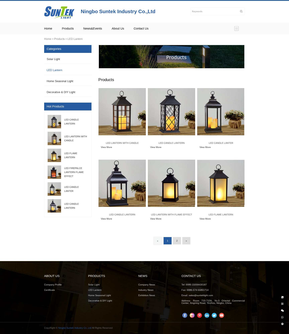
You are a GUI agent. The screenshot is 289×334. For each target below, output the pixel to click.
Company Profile (53, 284)
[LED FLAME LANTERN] (221, 183)
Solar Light (53, 59)
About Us (118, 28)
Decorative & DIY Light (61, 92)
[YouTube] (221, 315)
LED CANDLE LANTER (221, 143)
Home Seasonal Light (60, 81)
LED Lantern (75, 39)
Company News (146, 284)
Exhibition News (146, 295)
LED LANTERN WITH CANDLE (122, 143)
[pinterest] (199, 315)
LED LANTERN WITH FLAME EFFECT (171, 214)
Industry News (145, 290)
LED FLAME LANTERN (221, 214)
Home (48, 28)
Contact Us (141, 28)
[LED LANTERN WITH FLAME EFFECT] (171, 183)
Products (68, 28)
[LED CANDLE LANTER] (221, 111)
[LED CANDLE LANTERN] (171, 111)
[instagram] (192, 315)
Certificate (49, 290)
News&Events (92, 28)
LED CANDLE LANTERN (172, 143)
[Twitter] (214, 315)
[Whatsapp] (282, 316)
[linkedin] (207, 315)
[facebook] (184, 315)
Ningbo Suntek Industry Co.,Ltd (74, 327)
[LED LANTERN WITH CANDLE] (122, 111)
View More (106, 147)
